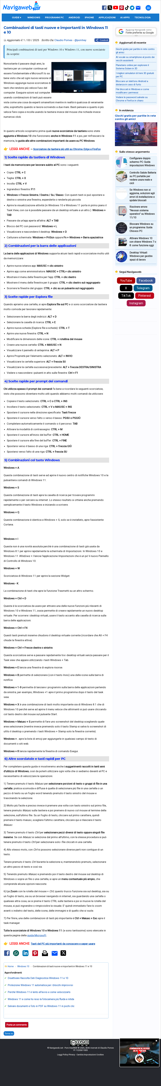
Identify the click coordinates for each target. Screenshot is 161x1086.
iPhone (89, 17)
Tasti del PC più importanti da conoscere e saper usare (63, 943)
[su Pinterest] (121, 10)
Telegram (143, 288)
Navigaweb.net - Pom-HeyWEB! (63, 1048)
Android (74, 17)
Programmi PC (54, 17)
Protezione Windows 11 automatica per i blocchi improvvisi (40, 985)
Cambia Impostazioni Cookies (90, 1054)
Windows (33, 17)
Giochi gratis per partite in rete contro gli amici (135, 117)
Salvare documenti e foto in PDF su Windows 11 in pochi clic (41, 1006)
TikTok (126, 296)
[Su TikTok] (127, 10)
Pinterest (144, 296)
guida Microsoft (36, 935)
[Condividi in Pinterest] (35, 956)
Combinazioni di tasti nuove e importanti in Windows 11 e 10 (56, 29)
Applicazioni (107, 17)
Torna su (9, 1033)
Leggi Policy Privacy (66, 1054)
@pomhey (80, 40)
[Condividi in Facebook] (7, 956)
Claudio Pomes (63, 40)
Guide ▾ (16, 17)
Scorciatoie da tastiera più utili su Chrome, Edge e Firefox (67, 149)
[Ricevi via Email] (138, 10)
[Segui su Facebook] (104, 10)
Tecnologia (142, 17)
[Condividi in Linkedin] (25, 955)
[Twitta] (63, 955)
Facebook (146, 280)
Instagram (136, 303)
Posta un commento (17, 1025)
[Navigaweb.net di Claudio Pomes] (21, 12)
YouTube (126, 280)
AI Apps (125, 17)
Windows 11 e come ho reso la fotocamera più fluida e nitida (41, 999)
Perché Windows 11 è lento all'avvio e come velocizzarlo (39, 992)
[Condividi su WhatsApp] (16, 955)
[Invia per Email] (54, 956)
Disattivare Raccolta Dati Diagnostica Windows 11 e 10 (38, 978)
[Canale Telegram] (132, 10)
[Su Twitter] (110, 9)
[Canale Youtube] (115, 8)
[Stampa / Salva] (45, 953)
